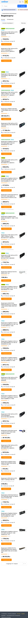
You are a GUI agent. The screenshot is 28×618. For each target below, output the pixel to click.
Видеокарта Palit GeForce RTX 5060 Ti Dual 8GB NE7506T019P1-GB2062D (9, 256)
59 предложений (6, 86)
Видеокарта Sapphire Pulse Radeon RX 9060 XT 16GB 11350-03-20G (9, 218)
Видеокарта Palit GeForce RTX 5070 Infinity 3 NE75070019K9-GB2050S (9, 75)
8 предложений (6, 474)
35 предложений (6, 543)
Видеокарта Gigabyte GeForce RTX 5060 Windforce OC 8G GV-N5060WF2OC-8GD (9, 342)
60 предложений (6, 267)
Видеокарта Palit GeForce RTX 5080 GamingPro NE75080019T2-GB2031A (9, 161)
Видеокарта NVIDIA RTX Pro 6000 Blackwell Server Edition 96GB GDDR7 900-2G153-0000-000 (9, 550)
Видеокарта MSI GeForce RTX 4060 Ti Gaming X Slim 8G (9, 478)
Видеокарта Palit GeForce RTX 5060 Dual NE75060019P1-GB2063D (9, 33)
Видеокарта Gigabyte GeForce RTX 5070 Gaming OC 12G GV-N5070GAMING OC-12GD (9, 179)
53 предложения (6, 60)
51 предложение (6, 172)
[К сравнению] (26, 28)
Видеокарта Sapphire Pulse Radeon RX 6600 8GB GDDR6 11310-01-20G (8, 463)
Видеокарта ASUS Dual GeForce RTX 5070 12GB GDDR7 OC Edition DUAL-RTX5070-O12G (9, 196)
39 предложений (6, 228)
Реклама (18, 613)
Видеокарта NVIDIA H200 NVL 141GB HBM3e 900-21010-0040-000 (9, 110)
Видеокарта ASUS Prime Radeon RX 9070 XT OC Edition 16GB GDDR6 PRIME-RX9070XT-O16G (9, 305)
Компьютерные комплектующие (9, 13)
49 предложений (6, 525)
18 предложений (6, 559)
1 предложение (6, 119)
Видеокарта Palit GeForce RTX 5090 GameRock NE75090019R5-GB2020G (9, 124)
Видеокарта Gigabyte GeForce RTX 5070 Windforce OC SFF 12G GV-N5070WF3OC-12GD (9, 324)
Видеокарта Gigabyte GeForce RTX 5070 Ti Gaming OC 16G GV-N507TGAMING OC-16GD (9, 397)
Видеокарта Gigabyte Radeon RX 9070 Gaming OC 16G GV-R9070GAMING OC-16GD (9, 514)
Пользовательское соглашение (13, 615)
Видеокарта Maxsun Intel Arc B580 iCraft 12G (9, 272)
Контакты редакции (12, 613)
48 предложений (6, 316)
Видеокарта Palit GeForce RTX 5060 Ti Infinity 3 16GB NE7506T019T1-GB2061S (9, 236)
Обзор (2, 30)
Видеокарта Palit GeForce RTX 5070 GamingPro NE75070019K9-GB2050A (9, 415)
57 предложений (6, 44)
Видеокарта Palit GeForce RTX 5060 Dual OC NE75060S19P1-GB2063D (9, 379)
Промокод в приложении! (9, 9)
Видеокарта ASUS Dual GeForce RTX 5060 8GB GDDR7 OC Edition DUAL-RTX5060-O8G (9, 496)
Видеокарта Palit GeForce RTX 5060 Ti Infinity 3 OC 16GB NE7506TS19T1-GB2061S (9, 93)
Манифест (3, 615)
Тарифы (23, 613)
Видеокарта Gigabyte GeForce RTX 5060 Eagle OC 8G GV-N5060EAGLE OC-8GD (9, 143)
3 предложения (6, 441)
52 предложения (6, 298)
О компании (4, 613)
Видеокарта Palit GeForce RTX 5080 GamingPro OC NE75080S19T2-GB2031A (9, 446)
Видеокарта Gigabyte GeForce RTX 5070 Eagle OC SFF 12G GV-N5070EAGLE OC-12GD (9, 288)
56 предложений (6, 104)
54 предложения (6, 153)
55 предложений (6, 207)
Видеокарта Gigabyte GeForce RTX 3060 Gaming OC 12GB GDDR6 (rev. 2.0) (9, 533)
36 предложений (6, 135)
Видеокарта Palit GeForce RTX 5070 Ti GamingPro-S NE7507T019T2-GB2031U (9, 50)
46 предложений (6, 369)
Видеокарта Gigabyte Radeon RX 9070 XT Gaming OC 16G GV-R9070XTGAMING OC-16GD (9, 359)
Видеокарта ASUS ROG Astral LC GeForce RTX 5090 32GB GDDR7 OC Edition (9, 432)
